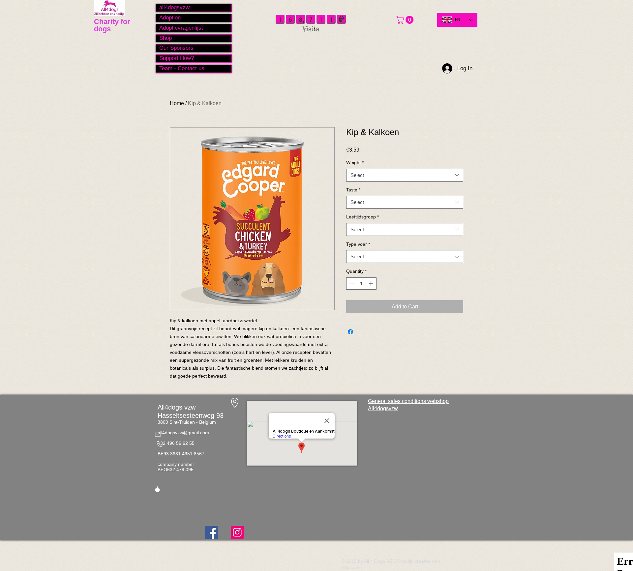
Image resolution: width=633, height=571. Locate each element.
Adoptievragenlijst (181, 28)
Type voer (358, 244)
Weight (355, 162)
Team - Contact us (181, 68)
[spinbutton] (361, 283)
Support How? (176, 58)
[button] (405, 20)
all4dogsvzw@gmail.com (183, 432)
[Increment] (371, 283)
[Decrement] (351, 283)
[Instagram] (237, 532)
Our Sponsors (176, 48)
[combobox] (404, 175)
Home (177, 103)
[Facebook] (211, 532)
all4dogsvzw (174, 7)
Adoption (170, 17)
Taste (353, 189)
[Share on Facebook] (350, 332)
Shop (165, 38)
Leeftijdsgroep (362, 216)
